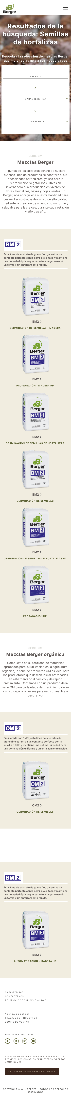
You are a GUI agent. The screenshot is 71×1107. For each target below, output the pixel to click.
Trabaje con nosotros (21, 1018)
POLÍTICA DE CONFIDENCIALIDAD (26, 1000)
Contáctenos (14, 996)
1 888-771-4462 (15, 992)
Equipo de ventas (17, 1022)
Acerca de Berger (17, 1014)
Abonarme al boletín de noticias (31, 1071)
